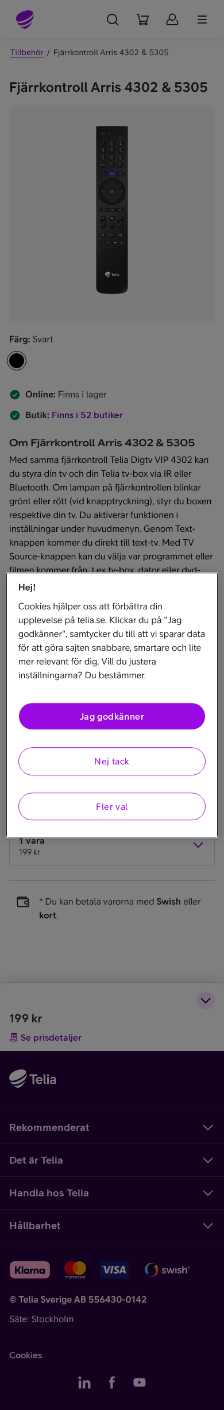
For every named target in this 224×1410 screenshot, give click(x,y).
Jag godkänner (112, 716)
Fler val (112, 806)
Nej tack (111, 761)
